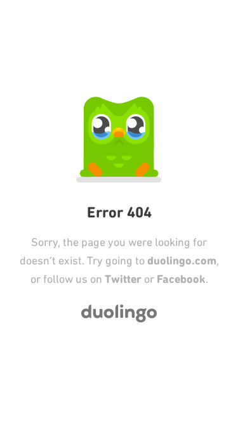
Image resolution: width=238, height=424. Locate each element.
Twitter (123, 279)
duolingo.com (181, 261)
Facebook (181, 279)
